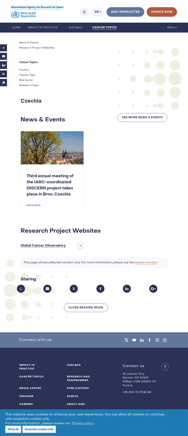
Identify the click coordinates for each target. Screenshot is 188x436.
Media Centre (30, 388)
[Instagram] (157, 340)
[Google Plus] (153, 289)
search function (146, 262)
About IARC (76, 404)
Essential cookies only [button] (39, 429)
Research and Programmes (78, 378)
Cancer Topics (104, 27)
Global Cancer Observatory (43, 245)
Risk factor (26, 80)
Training (26, 396)
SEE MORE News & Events (142, 117)
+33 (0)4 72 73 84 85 (137, 392)
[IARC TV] (165, 340)
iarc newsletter (125, 12)
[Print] (3, 82)
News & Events (29, 43)
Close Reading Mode (85, 307)
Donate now (161, 12)
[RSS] (3, 73)
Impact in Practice (43, 27)
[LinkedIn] (3, 65)
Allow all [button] (13, 429)
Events (72, 396)
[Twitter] (3, 47)
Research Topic (29, 85)
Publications (78, 388)
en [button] (97, 12)
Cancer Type (27, 75)
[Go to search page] (84, 12)
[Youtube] (4, 56)
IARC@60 (75, 27)
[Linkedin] (142, 340)
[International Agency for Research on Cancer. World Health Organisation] (37, 12)
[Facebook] (100, 289)
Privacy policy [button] (83, 423)
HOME (16, 27)
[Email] (47, 289)
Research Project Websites (37, 48)
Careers (26, 404)
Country (24, 70)
